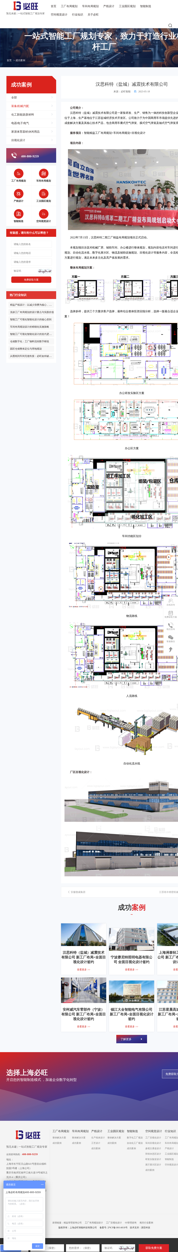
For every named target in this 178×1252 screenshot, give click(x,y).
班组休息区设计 (153, 1154)
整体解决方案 (59, 1137)
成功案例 (57, 1143)
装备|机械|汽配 (20, 106)
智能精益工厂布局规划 (98, 132)
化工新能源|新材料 (22, 114)
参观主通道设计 (153, 1148)
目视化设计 (18, 140)
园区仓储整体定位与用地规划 (26, 348)
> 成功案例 (19, 60)
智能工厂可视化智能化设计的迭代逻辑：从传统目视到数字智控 (44, 334)
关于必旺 (93, 14)
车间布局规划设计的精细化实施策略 (29, 327)
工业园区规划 (127, 6)
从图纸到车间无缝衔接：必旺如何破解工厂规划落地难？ (40, 356)
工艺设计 (95, 1143)
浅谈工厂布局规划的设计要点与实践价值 (32, 312)
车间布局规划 (90, 6)
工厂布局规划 (69, 6)
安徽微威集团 (77, 892)
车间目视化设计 (153, 1143)
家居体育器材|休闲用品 (25, 131)
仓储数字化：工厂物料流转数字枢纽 (29, 341)
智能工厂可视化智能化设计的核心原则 (30, 319)
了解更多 (126, 1039)
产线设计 (108, 6)
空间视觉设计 (59, 14)
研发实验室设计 (153, 1159)
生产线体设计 (98, 1137)
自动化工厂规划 (135, 1143)
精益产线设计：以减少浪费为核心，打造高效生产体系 (39, 305)
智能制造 (145, 6)
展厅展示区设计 (153, 1164)
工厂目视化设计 (153, 1137)
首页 (53, 6)
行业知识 (77, 14)
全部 (14, 97)
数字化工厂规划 (135, 1137)
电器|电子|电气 (20, 123)
